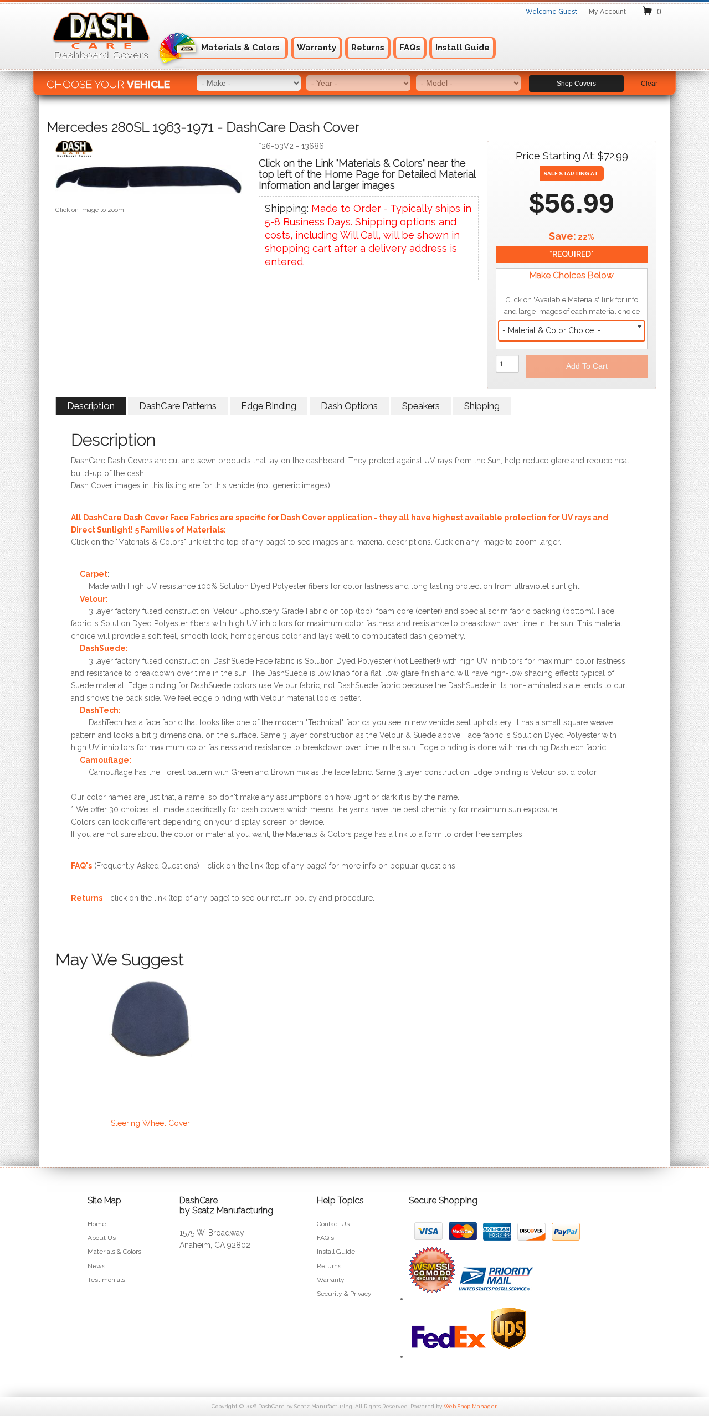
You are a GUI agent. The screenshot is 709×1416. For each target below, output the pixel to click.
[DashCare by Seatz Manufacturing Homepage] (102, 65)
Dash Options (349, 405)
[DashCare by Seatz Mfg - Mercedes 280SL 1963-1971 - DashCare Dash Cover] (148, 151)
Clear (649, 83)
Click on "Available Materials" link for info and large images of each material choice (572, 306)
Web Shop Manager (470, 1406)
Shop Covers (576, 83)
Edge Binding (268, 405)
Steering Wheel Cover (150, 1123)
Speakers (421, 405)
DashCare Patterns (178, 405)
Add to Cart (587, 365)
